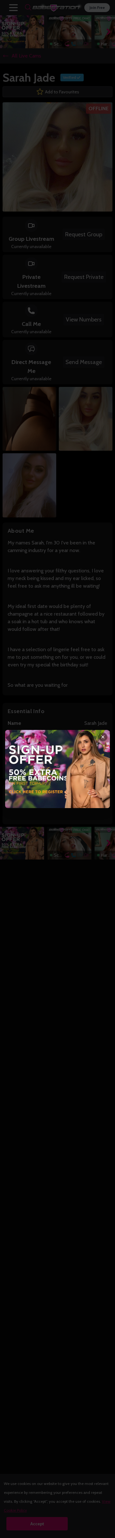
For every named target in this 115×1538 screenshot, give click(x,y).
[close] (102, 736)
